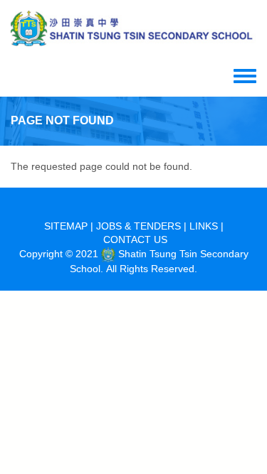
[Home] (133, 28)
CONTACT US (135, 239)
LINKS (203, 226)
